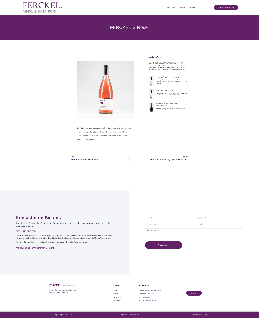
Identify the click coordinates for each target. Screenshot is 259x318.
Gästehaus (183, 7)
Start (167, 7)
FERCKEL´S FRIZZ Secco (165, 90)
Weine (174, 7)
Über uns (193, 7)
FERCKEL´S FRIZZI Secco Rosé (168, 77)
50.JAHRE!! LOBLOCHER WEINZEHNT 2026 (167, 63)
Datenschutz (134, 315)
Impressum (124, 315)
